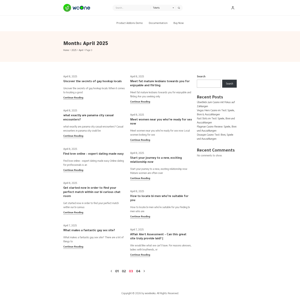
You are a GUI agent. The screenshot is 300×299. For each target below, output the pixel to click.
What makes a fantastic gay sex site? (89, 230)
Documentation (158, 23)
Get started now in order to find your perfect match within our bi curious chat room (91, 192)
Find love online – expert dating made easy (93, 154)
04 (138, 272)
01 (117, 272)
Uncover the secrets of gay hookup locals (92, 81)
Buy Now (178, 23)
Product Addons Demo (129, 23)
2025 (73, 50)
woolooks (150, 293)
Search (201, 76)
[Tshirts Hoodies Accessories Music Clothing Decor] (147, 8)
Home (66, 50)
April (81, 50)
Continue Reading (73, 97)
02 (124, 272)
